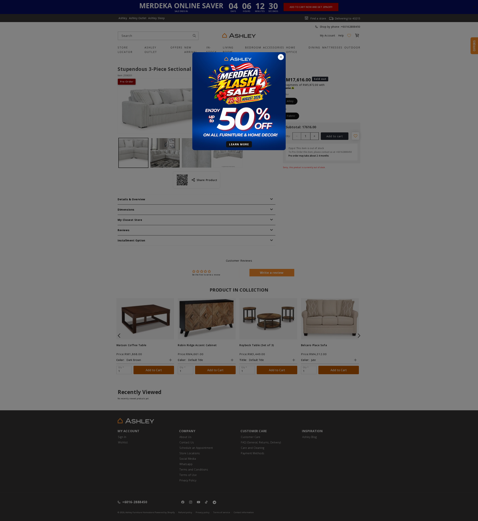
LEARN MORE (239, 144)
